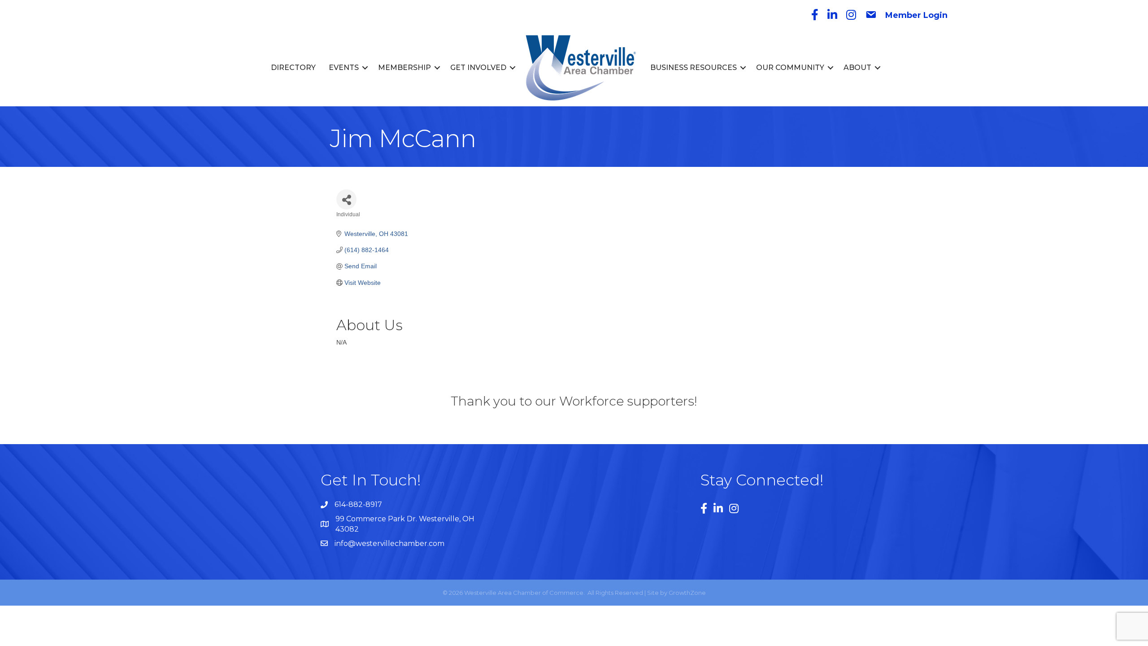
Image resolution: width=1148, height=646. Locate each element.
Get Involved (478, 67)
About (857, 67)
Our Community (790, 67)
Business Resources (693, 67)
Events (344, 67)
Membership (404, 67)
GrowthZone (687, 592)
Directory (293, 67)
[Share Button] (346, 199)
